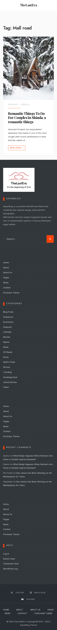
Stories (6, 367)
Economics (8, 322)
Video (6, 387)
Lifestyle (7, 332)
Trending (7, 372)
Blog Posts (8, 312)
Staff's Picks (9, 362)
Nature (6, 342)
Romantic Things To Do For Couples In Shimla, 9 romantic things (27, 117)
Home (6, 262)
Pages (6, 277)
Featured (7, 327)
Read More (16, 147)
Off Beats (12, 104)
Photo (6, 357)
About (6, 267)
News (6, 282)
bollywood (8, 317)
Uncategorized (10, 377)
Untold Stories (10, 382)
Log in (6, 554)
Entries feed (9, 559)
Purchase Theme (11, 292)
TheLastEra (28, 5)
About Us (7, 272)
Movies (6, 337)
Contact (6, 287)
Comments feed (11, 563)
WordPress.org (10, 569)
